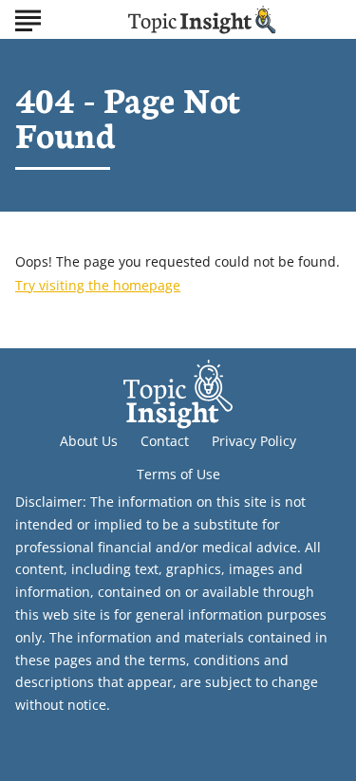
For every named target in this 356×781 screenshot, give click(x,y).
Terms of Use (178, 474)
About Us (89, 441)
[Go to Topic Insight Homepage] (202, 19)
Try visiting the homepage (97, 285)
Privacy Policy (254, 441)
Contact (165, 441)
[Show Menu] (28, 18)
